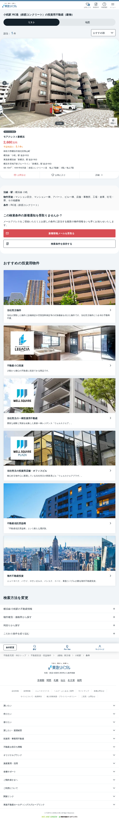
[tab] (31, 22)
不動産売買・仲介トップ (14, 655)
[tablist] (59, 22)
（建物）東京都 (63, 655)
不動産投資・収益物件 (41, 655)
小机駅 (78, 655)
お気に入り (61, 174)
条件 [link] (88, 655)
